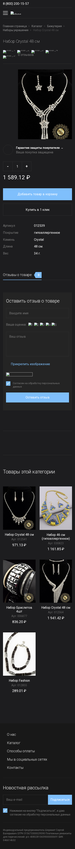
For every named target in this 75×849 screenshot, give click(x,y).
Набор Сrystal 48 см (19, 534)
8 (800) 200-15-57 (16, 4)
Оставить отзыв (38, 397)
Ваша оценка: (16, 324)
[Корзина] (69, 13)
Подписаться (60, 800)
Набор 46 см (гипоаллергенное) (56, 536)
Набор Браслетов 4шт (19, 609)
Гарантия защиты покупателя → (39, 148)
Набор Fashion (19, 680)
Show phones (33, 4)
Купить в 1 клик (38, 210)
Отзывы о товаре (21, 275)
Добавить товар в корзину (38, 194)
